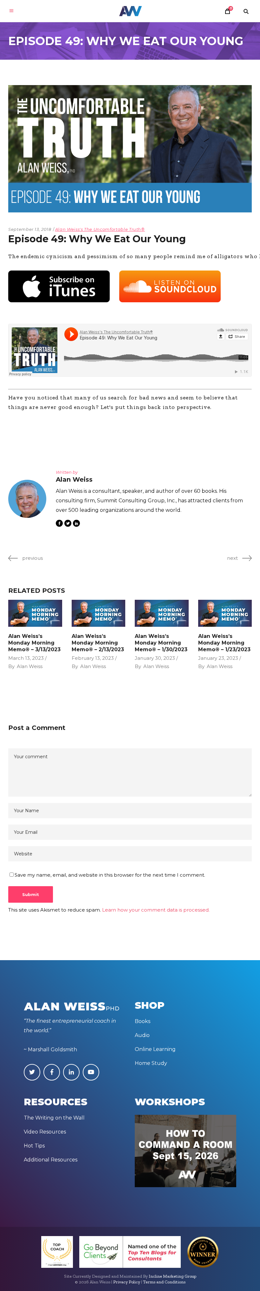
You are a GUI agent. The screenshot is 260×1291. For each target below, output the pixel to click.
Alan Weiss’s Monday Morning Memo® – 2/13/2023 (98, 642)
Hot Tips (34, 1146)
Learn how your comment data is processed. (156, 910)
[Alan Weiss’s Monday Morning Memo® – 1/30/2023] (162, 613)
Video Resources (45, 1132)
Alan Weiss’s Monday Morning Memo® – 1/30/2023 (161, 642)
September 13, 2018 (29, 229)
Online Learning (155, 1049)
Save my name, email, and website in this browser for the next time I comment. (110, 875)
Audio (142, 1035)
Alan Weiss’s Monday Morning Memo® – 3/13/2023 (34, 642)
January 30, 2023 (155, 658)
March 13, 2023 (26, 658)
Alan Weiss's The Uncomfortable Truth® (100, 229)
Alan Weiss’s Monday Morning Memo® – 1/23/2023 (224, 642)
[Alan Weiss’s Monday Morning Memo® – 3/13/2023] (35, 613)
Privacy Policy (126, 1282)
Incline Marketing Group (172, 1276)
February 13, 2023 (93, 658)
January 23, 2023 (218, 658)
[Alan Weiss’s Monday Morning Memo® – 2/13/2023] (99, 613)
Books (142, 1021)
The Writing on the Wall (54, 1118)
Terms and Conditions (164, 1282)
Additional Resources (50, 1160)
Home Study (151, 1063)
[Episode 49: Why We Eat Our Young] (27, 499)
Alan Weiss (29, 666)
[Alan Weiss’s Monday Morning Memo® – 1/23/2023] (225, 613)
